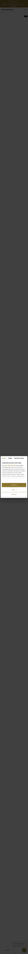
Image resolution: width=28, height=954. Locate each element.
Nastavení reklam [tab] (19, 458)
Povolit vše (14, 485)
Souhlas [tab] (4, 458)
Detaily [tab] (10, 458)
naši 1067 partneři (10, 465)
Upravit (13, 489)
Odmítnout (14, 494)
